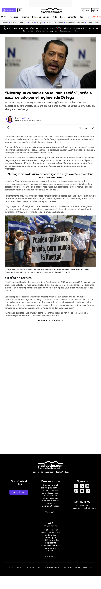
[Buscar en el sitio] (19, 10)
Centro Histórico (93, 23)
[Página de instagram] (87, 487)
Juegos (40, 23)
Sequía (5, 23)
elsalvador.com (91, 28)
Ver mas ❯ (50, 512)
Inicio (4, 16)
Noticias (14, 17)
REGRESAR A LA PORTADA (50, 320)
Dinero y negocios (40, 17)
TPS (31, 23)
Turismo (25, 17)
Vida (55, 17)
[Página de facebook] (76, 487)
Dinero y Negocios (83, 567)
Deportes (84, 17)
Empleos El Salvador (54, 23)
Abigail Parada (25, 118)
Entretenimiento (68, 17)
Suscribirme (19, 492)
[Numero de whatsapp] (76, 492)
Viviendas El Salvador (75, 23)
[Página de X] (81, 487)
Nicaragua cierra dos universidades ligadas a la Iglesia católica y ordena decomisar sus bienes (50, 175)
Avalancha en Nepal (19, 23)
